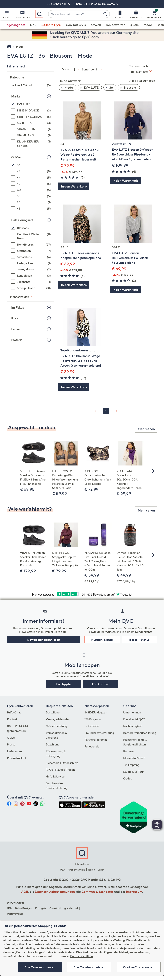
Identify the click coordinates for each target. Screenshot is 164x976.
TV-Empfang (131, 764)
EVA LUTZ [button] (91, 87)
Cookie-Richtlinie (81, 956)
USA (62, 869)
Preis (15, 318)
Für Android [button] (100, 684)
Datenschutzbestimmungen (55, 892)
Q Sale (134, 25)
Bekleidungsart (22, 220)
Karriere (128, 751)
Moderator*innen (134, 758)
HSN (9, 908)
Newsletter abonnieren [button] (43, 640)
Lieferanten (14, 751)
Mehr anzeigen (20, 296)
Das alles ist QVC (134, 719)
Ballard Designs (23, 908)
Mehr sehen (146, 429)
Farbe (15, 329)
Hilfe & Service (55, 776)
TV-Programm (93, 719)
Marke (15, 96)
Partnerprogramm (95, 739)
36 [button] (111, 87)
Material (17, 340)
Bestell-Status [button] (139, 640)
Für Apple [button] (63, 684)
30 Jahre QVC (51, 25)
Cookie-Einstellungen (138, 967)
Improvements (15, 913)
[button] (6, 15)
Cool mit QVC (76, 25)
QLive (11, 737)
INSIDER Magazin (95, 712)
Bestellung (53, 712)
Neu (33, 25)
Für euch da (91, 746)
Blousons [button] (130, 87)
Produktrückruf (16, 758)
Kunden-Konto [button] (102, 640)
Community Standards (97, 892)
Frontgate (40, 908)
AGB (24, 892)
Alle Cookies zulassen (39, 967)
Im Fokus (17, 307)
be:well (95, 25)
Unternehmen (132, 712)
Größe (16, 157)
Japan (101, 869)
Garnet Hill (55, 908)
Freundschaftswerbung (99, 732)
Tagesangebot (15, 25)
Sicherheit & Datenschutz (62, 762)
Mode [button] (68, 87)
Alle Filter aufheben (142, 80)
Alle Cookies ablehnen (89, 967)
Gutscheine (91, 726)
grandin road (71, 908)
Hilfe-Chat (14, 712)
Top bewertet (115, 25)
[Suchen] (106, 14)
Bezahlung (52, 744)
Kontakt (12, 719)
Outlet (127, 778)
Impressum (134, 892)
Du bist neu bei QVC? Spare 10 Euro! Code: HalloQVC (81, 3)
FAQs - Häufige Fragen (60, 769)
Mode (147, 25)
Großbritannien (76, 869)
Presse (11, 744)
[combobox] (74, 14)
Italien (91, 869)
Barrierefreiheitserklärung (139, 732)
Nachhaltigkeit (132, 726)
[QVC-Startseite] (9, 46)
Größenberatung (56, 726)
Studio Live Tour (133, 771)
